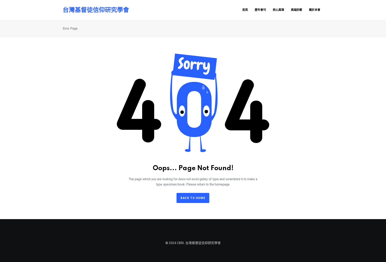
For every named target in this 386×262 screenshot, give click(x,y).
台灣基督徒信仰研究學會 (96, 10)
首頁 (245, 9)
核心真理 (278, 9)
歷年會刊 (260, 9)
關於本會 (314, 9)
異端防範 (296, 9)
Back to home (193, 198)
